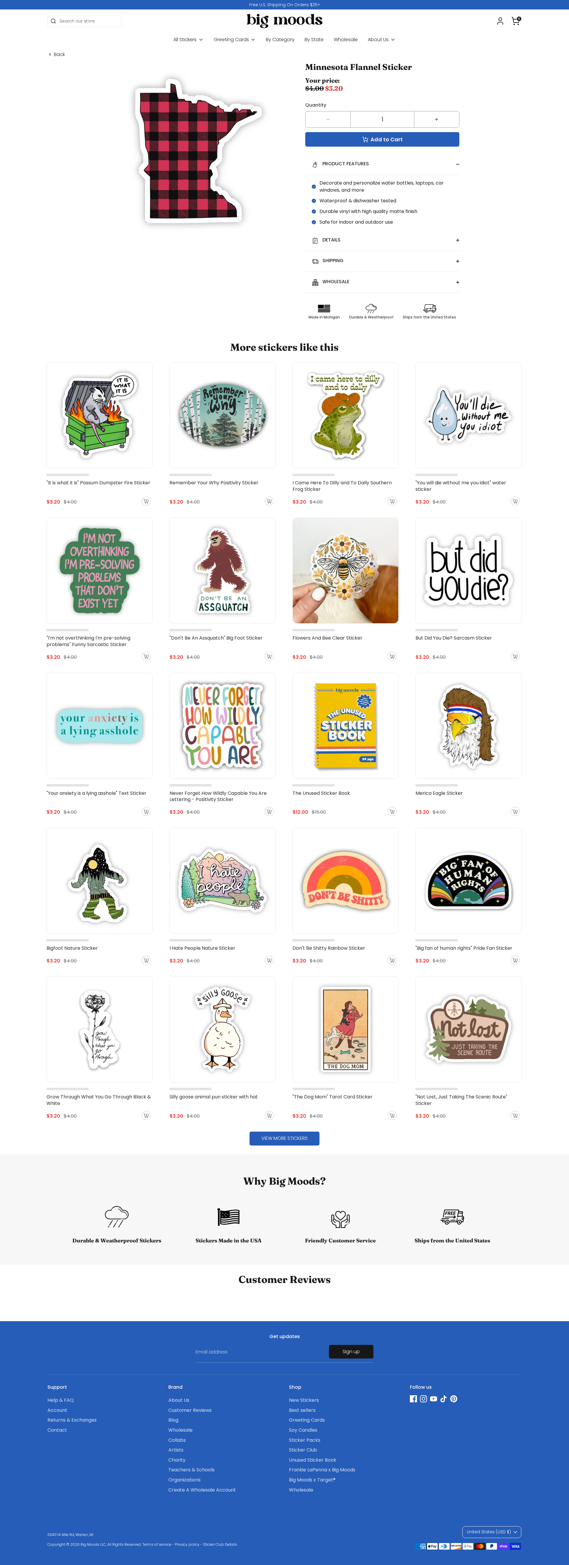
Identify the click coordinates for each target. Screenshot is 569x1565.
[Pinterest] (453, 1398)
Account (57, 1410)
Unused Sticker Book (312, 1460)
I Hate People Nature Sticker (202, 948)
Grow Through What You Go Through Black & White (99, 1100)
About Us (379, 39)
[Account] (500, 21)
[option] (284, 4)
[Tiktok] (443, 1398)
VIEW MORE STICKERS (284, 1138)
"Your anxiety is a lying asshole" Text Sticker (96, 793)
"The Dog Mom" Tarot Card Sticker (333, 1096)
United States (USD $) (489, 1532)
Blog (173, 1420)
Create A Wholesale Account (202, 1489)
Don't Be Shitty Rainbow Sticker (329, 948)
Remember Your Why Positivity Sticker (214, 482)
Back (59, 54)
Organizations (184, 1479)
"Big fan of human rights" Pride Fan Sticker (463, 948)
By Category (280, 39)
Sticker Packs (304, 1440)
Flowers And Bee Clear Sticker (327, 638)
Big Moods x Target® (312, 1479)
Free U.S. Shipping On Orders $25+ (284, 5)
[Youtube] (433, 1398)
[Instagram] (423, 1398)
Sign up (351, 1351)
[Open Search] (53, 21)
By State (314, 39)
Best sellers (302, 1410)
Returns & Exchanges (72, 1420)
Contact (57, 1430)
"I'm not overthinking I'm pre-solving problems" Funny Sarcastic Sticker (88, 641)
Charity (177, 1460)
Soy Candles (303, 1430)
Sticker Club (303, 1450)
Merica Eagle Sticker (439, 793)
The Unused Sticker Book (321, 793)
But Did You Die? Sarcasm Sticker (453, 638)
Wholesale (346, 39)
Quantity (315, 105)
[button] (516, 21)
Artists (175, 1450)
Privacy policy (187, 1544)
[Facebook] (413, 1398)
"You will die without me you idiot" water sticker (460, 486)
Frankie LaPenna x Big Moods (322, 1469)
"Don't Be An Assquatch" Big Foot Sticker (216, 638)
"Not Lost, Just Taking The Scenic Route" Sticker (461, 1100)
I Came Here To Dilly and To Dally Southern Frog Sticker (342, 486)
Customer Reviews (190, 1410)
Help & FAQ (60, 1400)
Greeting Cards (232, 39)
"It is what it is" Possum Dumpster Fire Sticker (98, 482)
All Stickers (185, 39)
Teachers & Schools (191, 1469)
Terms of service (156, 1544)
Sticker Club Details (220, 1544)
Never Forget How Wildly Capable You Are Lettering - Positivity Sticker (218, 796)
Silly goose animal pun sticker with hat (214, 1096)
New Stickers (304, 1400)
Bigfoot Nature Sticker (72, 948)
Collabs (177, 1440)
